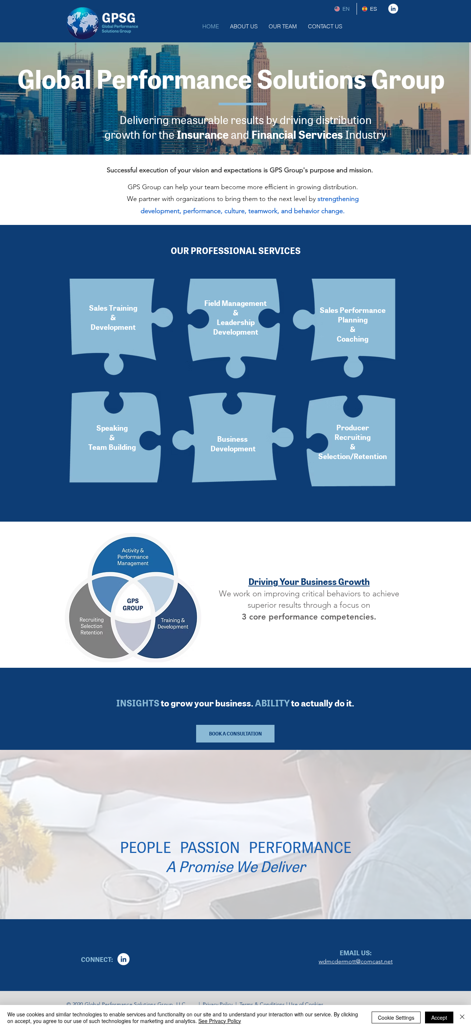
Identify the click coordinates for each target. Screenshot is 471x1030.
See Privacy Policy (219, 1020)
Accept (439, 1017)
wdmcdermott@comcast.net (356, 961)
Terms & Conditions (262, 1004)
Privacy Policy (217, 1004)
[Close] (462, 1017)
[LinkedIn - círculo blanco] (393, 9)
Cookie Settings (396, 1017)
